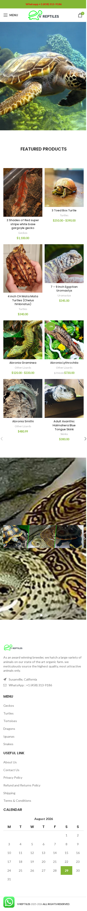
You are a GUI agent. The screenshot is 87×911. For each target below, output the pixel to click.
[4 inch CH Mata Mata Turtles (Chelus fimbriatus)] (22, 268)
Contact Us (11, 770)
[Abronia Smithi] (22, 398)
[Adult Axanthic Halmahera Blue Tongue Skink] (64, 398)
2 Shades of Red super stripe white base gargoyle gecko (23, 224)
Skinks (64, 434)
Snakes (8, 744)
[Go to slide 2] (46, 615)
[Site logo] (43, 15)
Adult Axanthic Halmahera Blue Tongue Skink (64, 425)
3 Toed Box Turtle (64, 210)
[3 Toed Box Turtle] (64, 187)
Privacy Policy (12, 777)
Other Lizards (23, 367)
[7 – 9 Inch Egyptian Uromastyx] (64, 263)
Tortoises (10, 721)
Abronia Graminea (22, 363)
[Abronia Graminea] (22, 339)
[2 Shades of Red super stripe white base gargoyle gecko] (22, 192)
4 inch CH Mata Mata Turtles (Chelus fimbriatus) (23, 300)
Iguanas (8, 736)
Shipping (9, 793)
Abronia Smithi (23, 421)
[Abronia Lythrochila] (64, 339)
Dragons (9, 728)
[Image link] (13, 647)
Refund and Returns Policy (21, 785)
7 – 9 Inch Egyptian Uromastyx (64, 289)
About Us (10, 762)
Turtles (64, 215)
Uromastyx (64, 295)
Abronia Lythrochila (64, 363)
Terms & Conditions (17, 800)
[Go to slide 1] (41, 615)
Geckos (22, 232)
